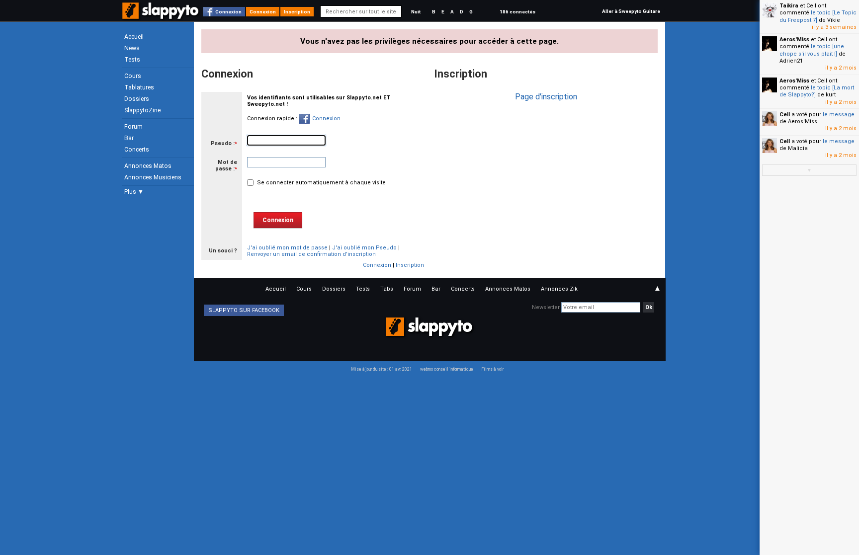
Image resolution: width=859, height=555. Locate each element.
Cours (132, 76)
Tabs (386, 289)
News (132, 48)
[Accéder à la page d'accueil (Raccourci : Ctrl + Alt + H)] (161, 15)
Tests (132, 59)
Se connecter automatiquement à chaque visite (321, 182)
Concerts (136, 149)
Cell (784, 114)
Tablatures (139, 87)
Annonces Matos (148, 165)
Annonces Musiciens (152, 177)
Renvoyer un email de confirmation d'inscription (311, 254)
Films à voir (492, 369)
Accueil (134, 36)
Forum (133, 126)
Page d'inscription (546, 96)
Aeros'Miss (794, 39)
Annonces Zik (559, 289)
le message (839, 114)
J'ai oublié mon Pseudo (364, 247)
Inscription (297, 11)
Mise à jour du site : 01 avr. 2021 (381, 369)
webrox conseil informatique (446, 369)
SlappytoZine (142, 110)
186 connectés (517, 11)
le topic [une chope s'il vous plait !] (811, 50)
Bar (129, 138)
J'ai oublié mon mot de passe (287, 247)
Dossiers (136, 98)
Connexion (228, 11)
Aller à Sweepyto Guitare (631, 11)
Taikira (788, 5)
